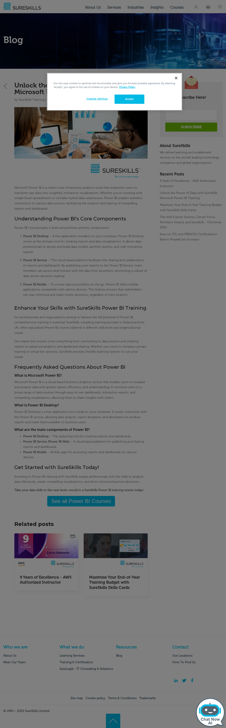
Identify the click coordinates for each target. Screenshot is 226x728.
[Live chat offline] (210, 712)
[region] (114, 92)
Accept (129, 99)
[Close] (176, 78)
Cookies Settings (97, 98)
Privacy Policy (127, 87)
